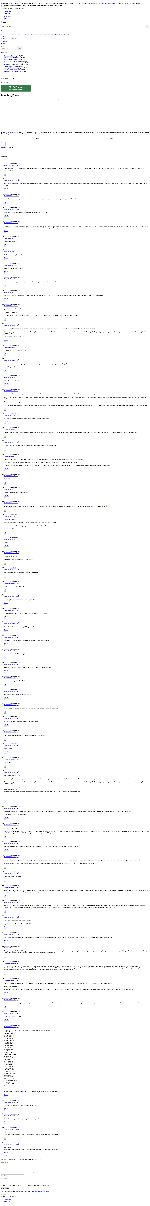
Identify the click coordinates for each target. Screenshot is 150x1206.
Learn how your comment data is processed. (37, 1191)
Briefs (25, 34)
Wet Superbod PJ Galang (11, 68)
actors (4, 34)
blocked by (16, 88)
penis (49, 34)
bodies (16, 34)
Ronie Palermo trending (11, 64)
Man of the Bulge (9, 56)
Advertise (7, 13)
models (45, 34)
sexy (52, 34)
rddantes (3, 148)
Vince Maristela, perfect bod (12, 59)
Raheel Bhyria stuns (10, 57)
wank (67, 34)
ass (7, 34)
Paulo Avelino (14, 132)
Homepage (7, 11)
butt (31, 34)
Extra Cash (13, 568)
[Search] (147, 26)
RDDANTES (4, 7)
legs (33, 34)
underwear (56, 34)
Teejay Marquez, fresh (10, 71)
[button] (3, 40)
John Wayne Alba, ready (11, 61)
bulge (28, 34)
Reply (6, 173)
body (19, 34)
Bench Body (11, 34)
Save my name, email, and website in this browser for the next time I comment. (26, 1185)
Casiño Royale (8, 66)
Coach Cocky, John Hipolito (12, 70)
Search (19, 46)
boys (22, 34)
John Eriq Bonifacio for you (12, 63)
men (42, 34)
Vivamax (61, 34)
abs (1, 34)
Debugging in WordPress (108, 3)
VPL (65, 34)
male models (38, 34)
